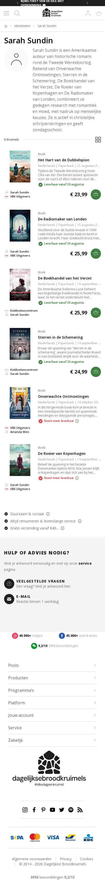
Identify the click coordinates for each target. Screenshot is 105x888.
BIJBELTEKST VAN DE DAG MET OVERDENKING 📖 (42, 3)
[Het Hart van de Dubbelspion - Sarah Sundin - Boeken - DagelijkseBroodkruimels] (20, 166)
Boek (41, 154)
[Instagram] (25, 809)
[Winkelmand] (98, 13)
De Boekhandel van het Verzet (65, 278)
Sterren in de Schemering (60, 337)
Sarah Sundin (47, 26)
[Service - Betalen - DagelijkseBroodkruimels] (17, 837)
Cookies (86, 858)
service (85, 563)
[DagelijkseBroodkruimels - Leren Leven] (5, 26)
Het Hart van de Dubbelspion (63, 159)
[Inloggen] (88, 13)
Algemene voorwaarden (31, 858)
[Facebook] (34, 809)
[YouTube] (52, 809)
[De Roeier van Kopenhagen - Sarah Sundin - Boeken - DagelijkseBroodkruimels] (20, 460)
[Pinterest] (43, 809)
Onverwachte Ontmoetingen (63, 396)
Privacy (66, 858)
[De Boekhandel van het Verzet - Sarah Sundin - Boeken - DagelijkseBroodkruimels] (20, 285)
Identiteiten (22, 26)
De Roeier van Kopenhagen (62, 453)
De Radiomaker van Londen (62, 219)
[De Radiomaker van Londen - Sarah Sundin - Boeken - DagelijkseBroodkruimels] (20, 226)
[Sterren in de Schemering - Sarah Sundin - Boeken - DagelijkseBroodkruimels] (20, 344)
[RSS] (80, 809)
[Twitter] (61, 809)
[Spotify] (70, 809)
